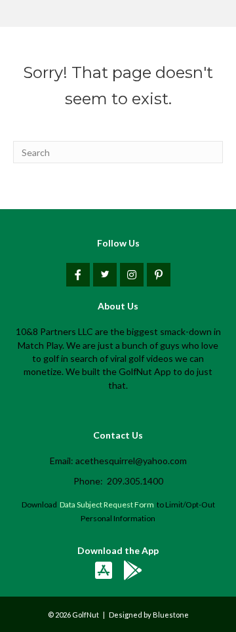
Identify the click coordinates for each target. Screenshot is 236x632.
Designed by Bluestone (149, 614)
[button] (78, 274)
